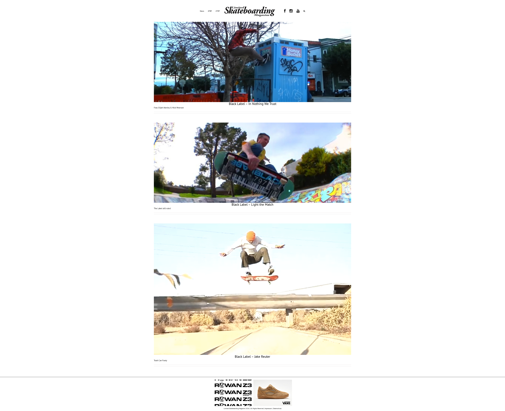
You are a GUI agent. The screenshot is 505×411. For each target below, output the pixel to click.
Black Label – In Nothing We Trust (252, 104)
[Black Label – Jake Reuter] (252, 289)
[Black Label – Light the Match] (252, 163)
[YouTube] (289, 11)
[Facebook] (283, 11)
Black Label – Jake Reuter (252, 356)
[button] (293, 11)
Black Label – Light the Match (252, 204)
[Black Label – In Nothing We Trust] (252, 62)
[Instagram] (286, 11)
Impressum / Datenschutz (273, 408)
